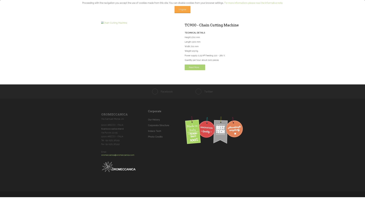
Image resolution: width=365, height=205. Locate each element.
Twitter (208, 91)
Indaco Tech (154, 131)
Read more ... (195, 67)
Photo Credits (155, 136)
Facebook (167, 91)
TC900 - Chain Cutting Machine (212, 25)
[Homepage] (224, 130)
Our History (154, 119)
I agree (182, 9)
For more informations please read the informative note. (253, 3)
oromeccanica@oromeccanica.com (117, 155)
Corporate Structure (158, 125)
